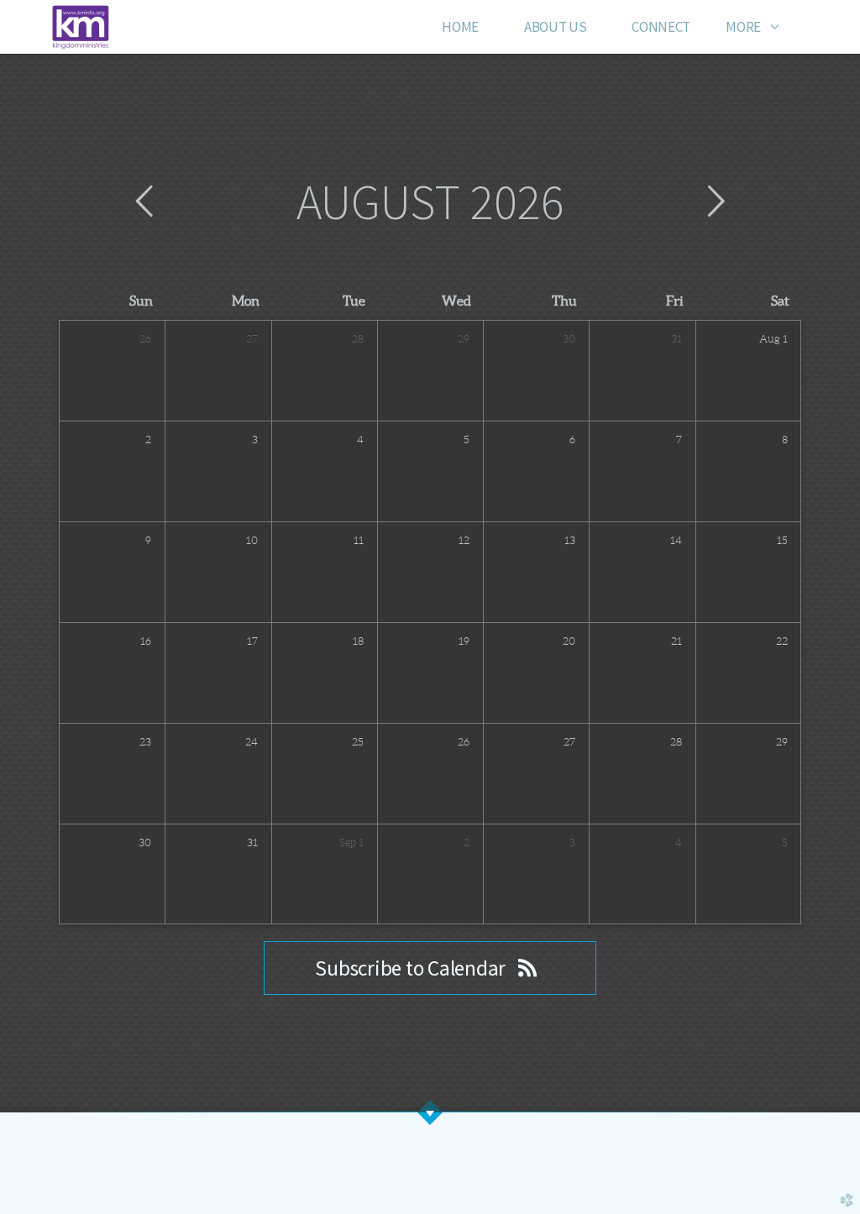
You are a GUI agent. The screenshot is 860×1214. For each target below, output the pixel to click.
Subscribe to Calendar (412, 968)
